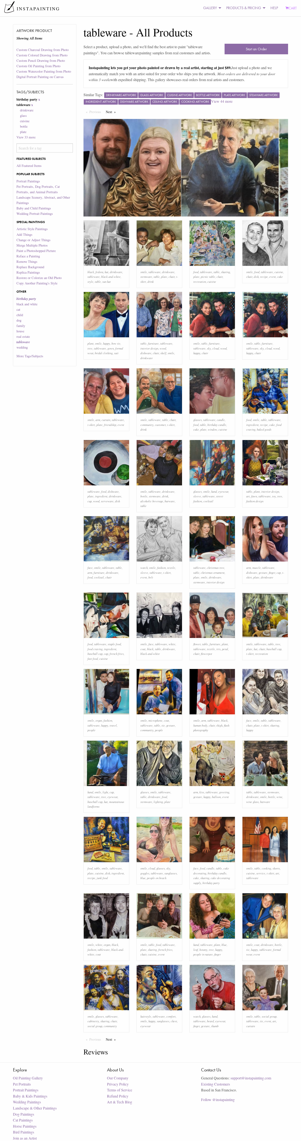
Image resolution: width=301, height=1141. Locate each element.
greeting (224, 792)
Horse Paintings (24, 1126)
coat (143, 649)
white (172, 644)
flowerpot (206, 654)
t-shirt (91, 425)
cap (279, 572)
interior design (149, 348)
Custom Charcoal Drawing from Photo (42, 49)
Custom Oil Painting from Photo (38, 66)
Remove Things (26, 261)
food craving (95, 649)
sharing (225, 272)
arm (97, 420)
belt (150, 577)
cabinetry (93, 1021)
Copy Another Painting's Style (36, 283)
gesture (263, 572)
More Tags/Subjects (29, 356)
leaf (195, 950)
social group (94, 1026)
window (212, 429)
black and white (26, 304)
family (20, 325)
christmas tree (215, 568)
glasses (197, 420)
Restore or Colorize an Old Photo (39, 277)
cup (89, 501)
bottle (24, 126)
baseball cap (95, 654)
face (90, 568)
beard (210, 1021)
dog (18, 320)
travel (113, 725)
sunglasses (170, 873)
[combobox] (44, 148)
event (272, 277)
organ (98, 720)
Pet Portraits (22, 1084)
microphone (155, 720)
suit (116, 353)
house (20, 331)
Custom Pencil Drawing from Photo (40, 60)
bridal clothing (104, 353)
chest (174, 1021)
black (90, 272)
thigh (219, 725)
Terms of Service (119, 1089)
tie (163, 725)
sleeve (197, 496)
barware (170, 501)
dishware (145, 353)
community (147, 425)
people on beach (156, 878)
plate (23, 132)
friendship (110, 425)
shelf (163, 353)
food (195, 272)
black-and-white (111, 277)
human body (200, 725)
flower (197, 644)
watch (144, 568)
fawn (254, 496)
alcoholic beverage (151, 501)
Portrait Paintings (28, 181)
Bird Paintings (23, 1131)
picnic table (208, 277)
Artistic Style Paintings (32, 229)
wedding (22, 347)
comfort (171, 1016)
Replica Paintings (28, 272)
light (105, 792)
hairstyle (145, 1016)
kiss (201, 792)
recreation (199, 281)
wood (163, 348)
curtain (106, 420)
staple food (114, 644)
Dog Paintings (23, 1114)
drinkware (26, 110)
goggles (144, 873)
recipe (264, 277)
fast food (92, 659)
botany (203, 950)
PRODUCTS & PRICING (243, 7)
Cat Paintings (23, 1119)
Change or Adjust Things (33, 240)
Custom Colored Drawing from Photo (41, 55)
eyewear (223, 491)
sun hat (106, 281)
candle (221, 420)
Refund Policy (117, 1096)
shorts (276, 868)
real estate (23, 336)
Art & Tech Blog (119, 1101)
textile (171, 568)
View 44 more (222, 101)
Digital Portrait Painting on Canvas (40, 77)
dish (256, 277)
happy (106, 343)
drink (150, 281)
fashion (161, 568)
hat (106, 272)
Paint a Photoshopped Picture (36, 250)
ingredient (252, 425)
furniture (153, 343)
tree (89, 348)
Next (112, 112)
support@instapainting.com (250, 1077)
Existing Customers (215, 1084)
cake (280, 277)
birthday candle (216, 425)
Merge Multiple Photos (32, 245)
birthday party (211, 883)
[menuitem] (210, 8)
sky (209, 348)
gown (110, 348)
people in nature (203, 954)
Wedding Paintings (27, 1101)
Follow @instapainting (218, 1099)
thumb (214, 1026)
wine (279, 797)
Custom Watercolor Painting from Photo (43, 71)
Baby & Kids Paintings (30, 1096)
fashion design (254, 501)
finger (272, 572)
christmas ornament (213, 572)
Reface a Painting (28, 256)
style (90, 281)
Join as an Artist (25, 1138)
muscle (256, 568)
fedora (99, 272)
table (98, 281)
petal (225, 649)
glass (23, 115)
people (91, 730)
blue (143, 878)
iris (218, 649)
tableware (93, 277)
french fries (117, 654)
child (19, 315)
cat (18, 309)
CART (293, 8)
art (248, 496)
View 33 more (26, 137)
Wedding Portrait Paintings (34, 213)
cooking (266, 868)
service (260, 873)
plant (90, 343)
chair (172, 277)
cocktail (208, 501)
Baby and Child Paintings (33, 208)
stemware (146, 277)
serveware (107, 501)
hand (214, 491)
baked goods (264, 429)
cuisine (24, 121)
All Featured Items (29, 165)
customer (160, 425)
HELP (274, 7)
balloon (216, 797)
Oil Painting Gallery (28, 1077)
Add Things (24, 234)
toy (274, 496)
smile (143, 272)
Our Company (117, 1077)
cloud (215, 348)
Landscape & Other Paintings (35, 1108)
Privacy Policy (118, 1084)
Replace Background (30, 267)
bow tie (115, 343)
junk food (102, 878)
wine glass (252, 802)
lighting (158, 802)
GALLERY (210, 7)
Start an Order (256, 49)
